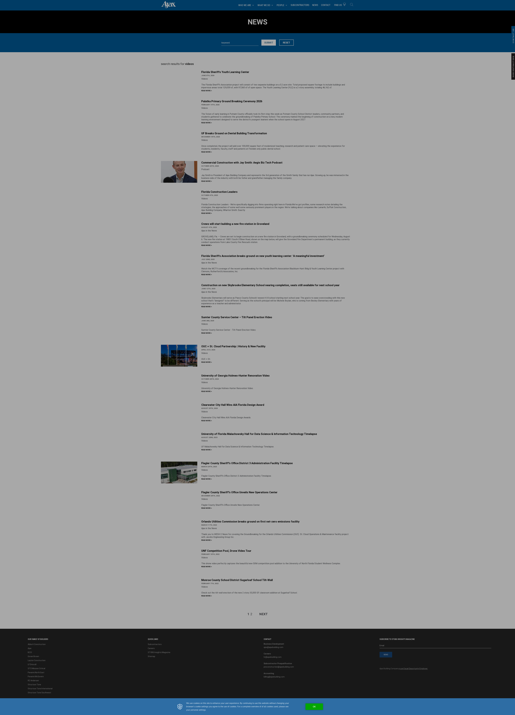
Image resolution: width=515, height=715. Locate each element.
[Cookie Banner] (257, 706)
